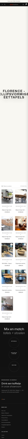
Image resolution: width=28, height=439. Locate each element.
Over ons (3, 410)
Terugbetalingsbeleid (6, 424)
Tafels (2, 437)
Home (2, 435)
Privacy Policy (4, 417)
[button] (14, 342)
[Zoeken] (5, 4)
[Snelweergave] (11, 191)
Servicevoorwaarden (5, 422)
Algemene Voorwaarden (6, 415)
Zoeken (3, 427)
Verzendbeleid (4, 420)
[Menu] (2, 4)
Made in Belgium (5, 413)
